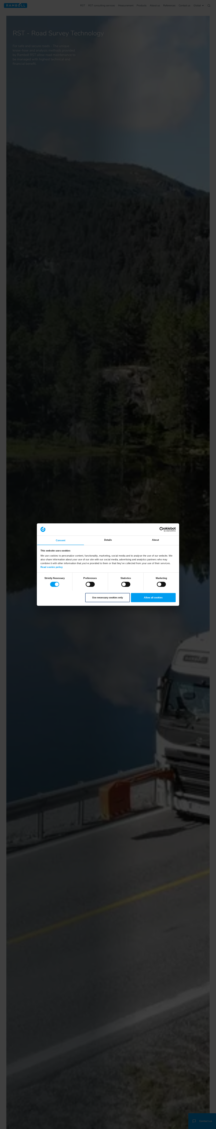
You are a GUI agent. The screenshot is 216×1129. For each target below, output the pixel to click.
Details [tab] (108, 539)
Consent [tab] (60, 540)
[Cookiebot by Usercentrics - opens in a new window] (162, 529)
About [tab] (155, 539)
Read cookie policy (51, 567)
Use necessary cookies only (107, 597)
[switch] (90, 584)
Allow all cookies (153, 597)
